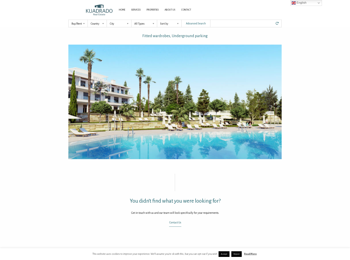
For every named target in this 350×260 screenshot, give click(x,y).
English (301, 2)
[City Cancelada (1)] (119, 23)
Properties (153, 9)
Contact (186, 9)
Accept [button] (224, 254)
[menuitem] (122, 10)
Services (136, 9)
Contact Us (175, 222)
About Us (170, 9)
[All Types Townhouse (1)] (144, 23)
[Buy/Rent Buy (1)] (78, 23)
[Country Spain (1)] (97, 23)
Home (122, 9)
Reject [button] (237, 254)
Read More (250, 254)
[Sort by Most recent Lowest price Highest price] (169, 23)
